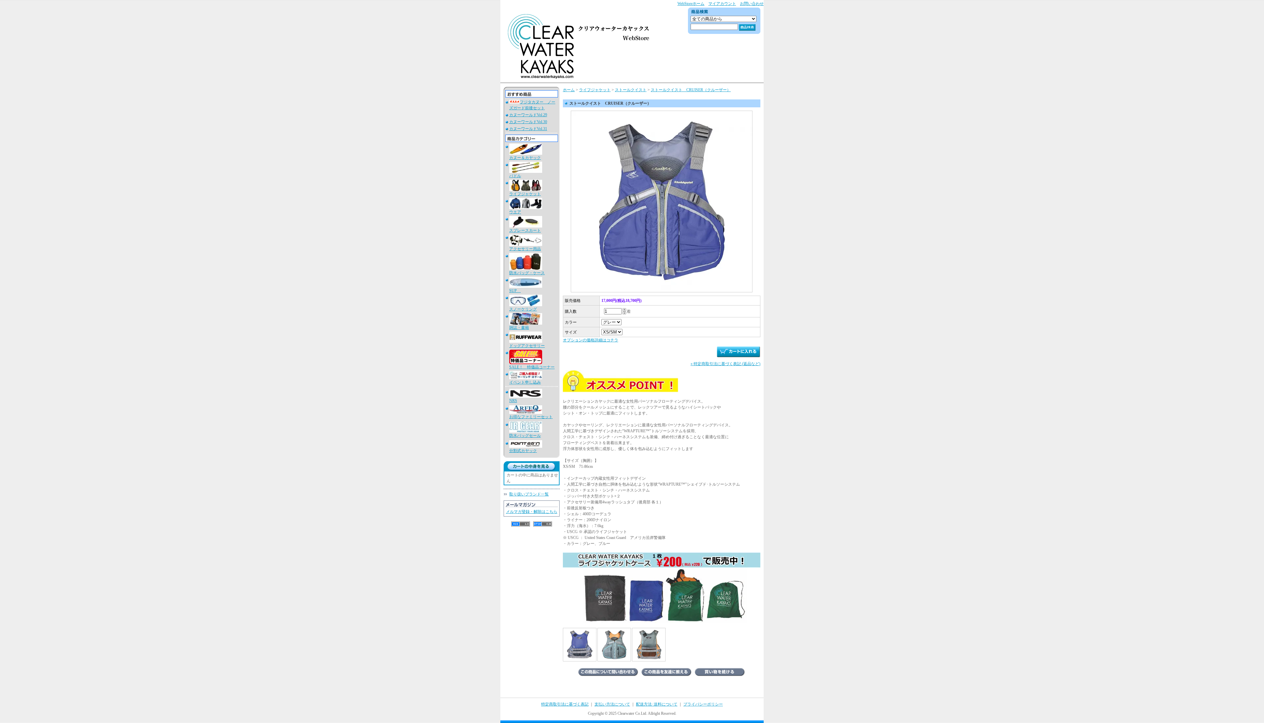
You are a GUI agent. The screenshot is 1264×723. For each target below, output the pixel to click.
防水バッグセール (525, 435)
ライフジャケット (525, 194)
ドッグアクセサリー (527, 345)
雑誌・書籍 (519, 327)
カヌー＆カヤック (525, 157)
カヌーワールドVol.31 (528, 128)
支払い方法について (612, 704)
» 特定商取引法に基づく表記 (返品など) (725, 364)
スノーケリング (523, 309)
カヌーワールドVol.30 (528, 122)
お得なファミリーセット (531, 417)
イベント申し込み (525, 382)
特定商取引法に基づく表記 (565, 704)
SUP (515, 290)
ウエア (515, 212)
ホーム (569, 90)
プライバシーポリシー (703, 704)
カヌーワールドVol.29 (528, 115)
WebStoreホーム (690, 3)
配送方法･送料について (656, 704)
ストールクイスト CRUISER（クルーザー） (691, 90)
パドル (515, 176)
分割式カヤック (523, 450)
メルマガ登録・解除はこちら (531, 511)
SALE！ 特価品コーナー (532, 367)
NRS (513, 400)
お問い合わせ (752, 3)
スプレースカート (525, 230)
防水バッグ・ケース (527, 273)
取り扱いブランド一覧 (529, 494)
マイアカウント (722, 3)
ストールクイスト (630, 90)
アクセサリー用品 (525, 249)
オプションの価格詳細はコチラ (590, 340)
